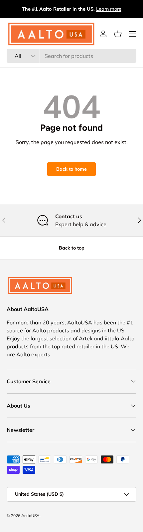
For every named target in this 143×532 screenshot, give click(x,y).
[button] (117, 34)
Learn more (108, 9)
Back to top (71, 248)
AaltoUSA (30, 515)
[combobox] (71, 56)
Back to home (71, 169)
